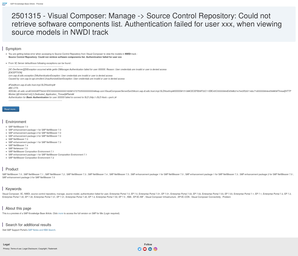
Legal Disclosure (30, 248)
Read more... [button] (10, 109)
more (60, 213)
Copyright (42, 248)
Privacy (6, 248)
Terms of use (16, 248)
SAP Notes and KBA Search (41, 229)
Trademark (52, 248)
